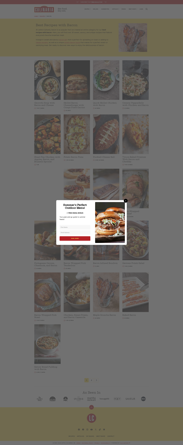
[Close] (126, 201)
